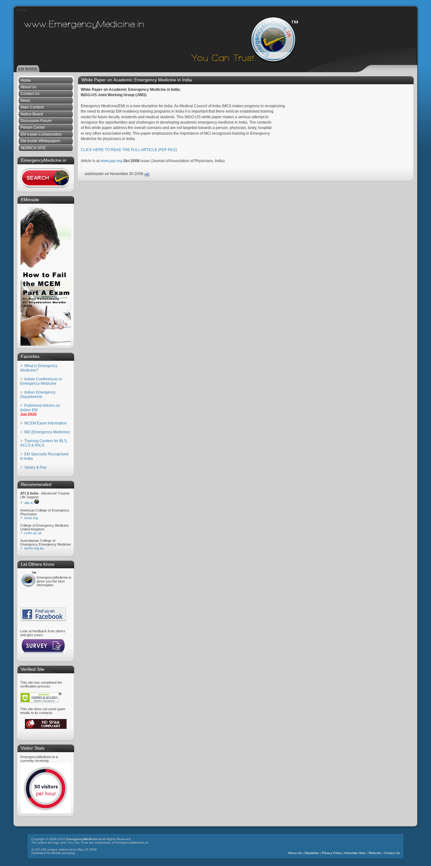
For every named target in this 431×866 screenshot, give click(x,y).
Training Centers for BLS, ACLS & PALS (44, 443)
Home (22, 10)
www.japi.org (111, 161)
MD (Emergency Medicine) (47, 432)
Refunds (375, 853)
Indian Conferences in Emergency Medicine (41, 381)
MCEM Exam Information (45, 423)
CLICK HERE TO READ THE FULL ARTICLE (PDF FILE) (129, 150)
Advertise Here (355, 853)
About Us (295, 853)
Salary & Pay (35, 467)
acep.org (31, 518)
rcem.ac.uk (33, 533)
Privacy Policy (332, 853)
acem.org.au (34, 548)
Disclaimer (311, 853)
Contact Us (392, 853)
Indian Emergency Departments (38, 394)
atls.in (28, 503)
